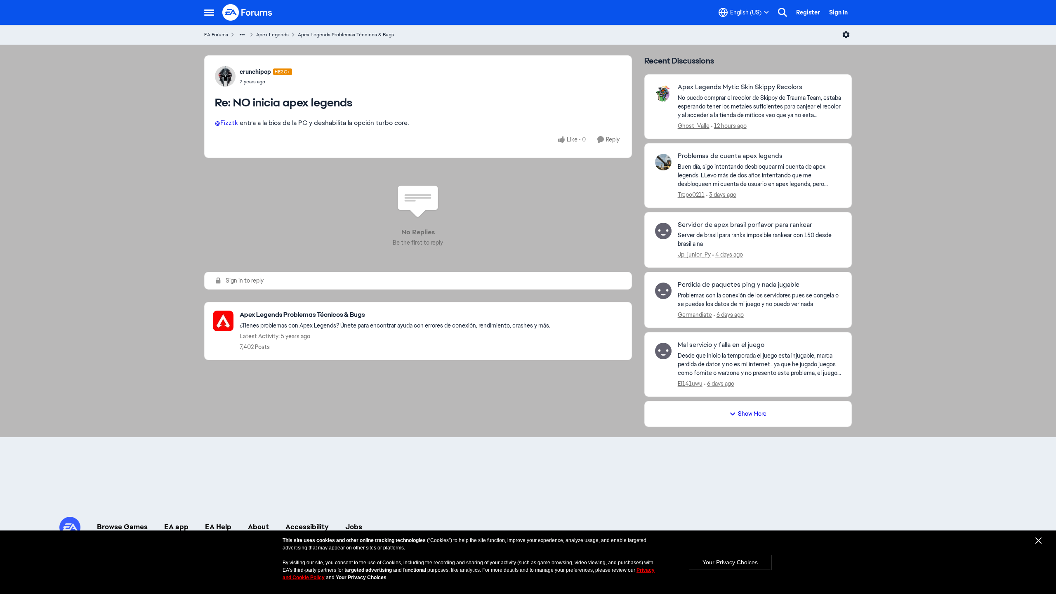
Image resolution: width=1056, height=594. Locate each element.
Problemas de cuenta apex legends (730, 156)
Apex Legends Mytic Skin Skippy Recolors (740, 87)
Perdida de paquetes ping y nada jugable (738, 284)
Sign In (838, 12)
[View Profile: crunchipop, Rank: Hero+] (225, 76)
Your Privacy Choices (730, 562)
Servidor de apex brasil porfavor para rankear (745, 225)
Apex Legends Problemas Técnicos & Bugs (346, 34)
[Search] (782, 12)
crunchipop (255, 71)
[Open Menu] (846, 34)
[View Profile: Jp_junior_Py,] (663, 231)
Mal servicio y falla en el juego (721, 345)
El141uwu (690, 383)
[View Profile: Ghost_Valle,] (663, 93)
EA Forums (216, 34)
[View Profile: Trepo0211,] (663, 162)
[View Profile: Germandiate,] (663, 291)
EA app (176, 526)
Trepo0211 (691, 194)
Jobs (353, 526)
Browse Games (122, 526)
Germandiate (695, 314)
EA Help (218, 526)
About (258, 526)
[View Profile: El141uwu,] (663, 351)
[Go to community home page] (247, 12)
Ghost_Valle (694, 126)
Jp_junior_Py (694, 254)
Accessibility (307, 526)
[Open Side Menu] (209, 12)
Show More (752, 413)
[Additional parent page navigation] (242, 34)
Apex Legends (272, 34)
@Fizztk (226, 122)
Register (808, 12)
